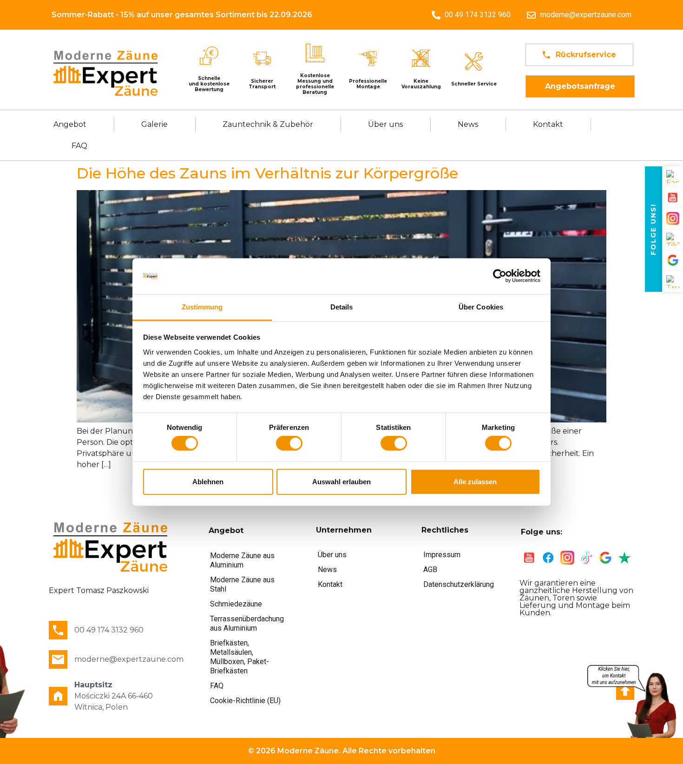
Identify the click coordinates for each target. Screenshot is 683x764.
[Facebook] (672, 176)
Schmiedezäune (236, 603)
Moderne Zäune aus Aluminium (242, 560)
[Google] (672, 260)
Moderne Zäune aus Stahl (242, 584)
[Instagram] (672, 218)
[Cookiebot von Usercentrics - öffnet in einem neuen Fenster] (499, 276)
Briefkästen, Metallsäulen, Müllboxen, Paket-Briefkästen (239, 657)
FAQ (79, 145)
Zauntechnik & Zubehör (268, 124)
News (468, 124)
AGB (430, 569)
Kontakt (548, 124)
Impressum (441, 554)
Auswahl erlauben (341, 481)
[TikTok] (672, 239)
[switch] (289, 443)
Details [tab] (341, 307)
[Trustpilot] (672, 281)
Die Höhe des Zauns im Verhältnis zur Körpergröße (267, 173)
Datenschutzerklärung (458, 584)
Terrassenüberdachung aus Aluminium (247, 623)
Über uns (385, 124)
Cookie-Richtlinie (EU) (245, 700)
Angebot (69, 124)
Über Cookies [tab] (481, 307)
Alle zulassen (475, 481)
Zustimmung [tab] (202, 307)
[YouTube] (672, 197)
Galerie (154, 124)
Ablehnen (207, 481)
